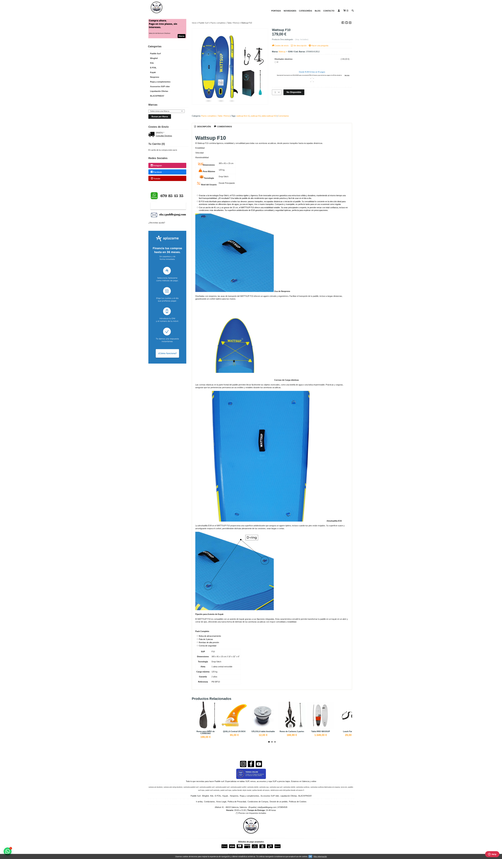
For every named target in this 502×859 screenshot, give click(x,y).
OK (310, 856)
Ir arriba (199, 801)
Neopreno (154, 77)
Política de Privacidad (237, 801)
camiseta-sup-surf (276, 787)
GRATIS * (160, 133)
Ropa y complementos (160, 82)
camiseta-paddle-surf (206, 787)
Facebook (157, 172)
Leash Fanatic (208, 731)
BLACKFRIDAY (157, 96)
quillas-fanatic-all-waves (261, 790)
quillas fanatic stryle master (241, 790)
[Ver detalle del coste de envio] (152, 134)
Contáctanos (209, 801)
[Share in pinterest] (350, 23)
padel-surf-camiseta (212, 790)
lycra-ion (344, 787)
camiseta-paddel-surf (190, 787)
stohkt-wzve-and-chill (278, 790)
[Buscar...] (352, 11)
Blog (318, 11)
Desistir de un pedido (278, 801)
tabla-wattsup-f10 (269, 116)
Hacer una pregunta (319, 45)
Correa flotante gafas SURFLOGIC (323, 732)
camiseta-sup (264, 787)
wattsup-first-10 (243, 116)
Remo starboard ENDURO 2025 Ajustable (295, 732)
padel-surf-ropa (225, 790)
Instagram (157, 165)
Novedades (290, 11)
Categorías (305, 11)
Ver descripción (300, 45)
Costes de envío (282, 45)
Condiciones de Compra (257, 801)
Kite (152, 63)
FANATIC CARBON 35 (237, 731)
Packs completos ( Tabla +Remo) (215, 116)
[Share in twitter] (346, 23)
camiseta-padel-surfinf (238, 787)
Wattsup (282, 51)
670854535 (282, 807)
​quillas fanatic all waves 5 (295, 790)
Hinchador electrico (283, 59)
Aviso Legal (221, 801)
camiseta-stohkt (252, 787)
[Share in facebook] (343, 23)
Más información (320, 856)
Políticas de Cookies (297, 801)
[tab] (202, 126)
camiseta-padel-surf (222, 787)
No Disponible (294, 92)
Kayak (153, 72)
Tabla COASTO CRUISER (266, 731)
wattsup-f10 (256, 116)
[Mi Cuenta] (338, 11)
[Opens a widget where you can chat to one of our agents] (492, 854)
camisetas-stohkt (289, 787)
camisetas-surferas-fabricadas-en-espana (325, 787)
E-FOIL (153, 68)
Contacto (328, 11)
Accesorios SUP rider (160, 86)
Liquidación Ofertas (159, 91)
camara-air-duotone (156, 787)
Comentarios (283, 116)
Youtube (156, 178)
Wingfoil (154, 58)
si (277, 62)
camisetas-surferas (302, 787)
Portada (276, 11)
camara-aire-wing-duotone (173, 787)
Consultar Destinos (164, 136)
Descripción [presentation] (204, 126)
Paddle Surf (155, 53)
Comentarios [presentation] (224, 126)
